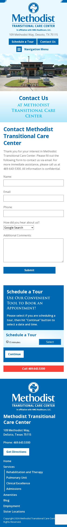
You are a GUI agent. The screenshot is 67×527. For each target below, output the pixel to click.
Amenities (10, 495)
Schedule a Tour (23, 42)
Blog (6, 500)
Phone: (7, 207)
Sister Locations (14, 511)
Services (9, 467)
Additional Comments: (17, 235)
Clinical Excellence (18, 483)
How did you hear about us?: (21, 222)
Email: (7, 192)
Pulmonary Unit (16, 477)
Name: (7, 177)
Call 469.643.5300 (33, 369)
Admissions (13, 489)
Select (50, 342)
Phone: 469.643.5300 (16, 442)
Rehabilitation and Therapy (24, 472)
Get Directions (16, 452)
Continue (14, 354)
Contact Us (47, 42)
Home (7, 461)
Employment (11, 506)
